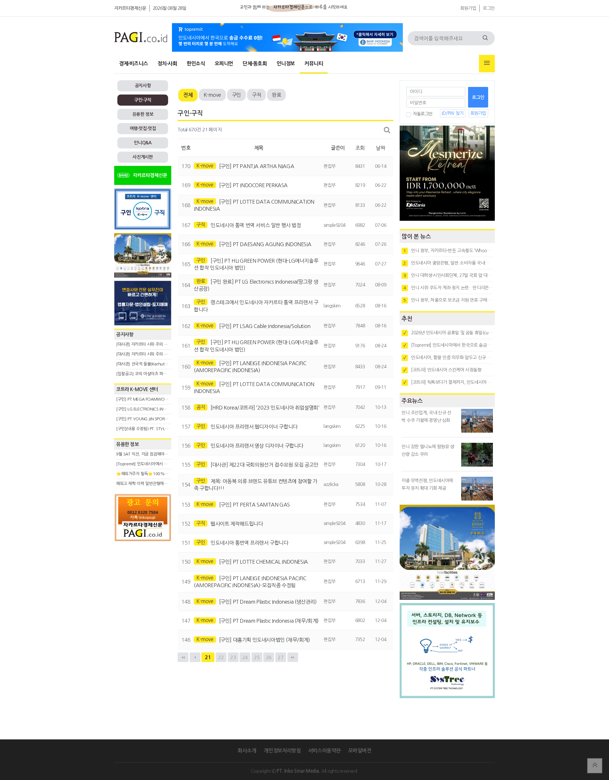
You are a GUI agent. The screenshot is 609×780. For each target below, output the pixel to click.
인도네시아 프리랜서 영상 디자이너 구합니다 (257, 445)
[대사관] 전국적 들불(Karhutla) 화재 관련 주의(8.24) (161, 364)
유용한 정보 (143, 114)
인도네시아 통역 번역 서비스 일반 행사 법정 (256, 225)
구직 (256, 94)
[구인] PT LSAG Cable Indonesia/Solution (265, 326)
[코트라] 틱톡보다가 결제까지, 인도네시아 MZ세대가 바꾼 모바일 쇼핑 (448, 382)
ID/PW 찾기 (452, 113)
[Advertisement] (142, 601)
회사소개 (247, 750)
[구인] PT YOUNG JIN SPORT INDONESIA (152, 419)
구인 (236, 94)
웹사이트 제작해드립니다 (237, 523)
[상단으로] (595, 766)
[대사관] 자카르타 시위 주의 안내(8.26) (149, 354)
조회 (359, 147)
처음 (183, 657)
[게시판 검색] (387, 129)
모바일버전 (359, 750)
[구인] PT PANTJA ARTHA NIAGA (256, 166)
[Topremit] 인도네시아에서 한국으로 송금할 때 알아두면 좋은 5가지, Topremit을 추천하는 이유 (448, 345)
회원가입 (468, 8)
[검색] (485, 38)
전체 (188, 95)
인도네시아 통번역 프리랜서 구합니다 (249, 542)
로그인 (489, 8)
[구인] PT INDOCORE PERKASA (253, 185)
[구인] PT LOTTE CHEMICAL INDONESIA (263, 561)
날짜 (380, 147)
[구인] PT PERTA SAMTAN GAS (254, 504)
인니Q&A (142, 143)
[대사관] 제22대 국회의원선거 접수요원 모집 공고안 (264, 464)
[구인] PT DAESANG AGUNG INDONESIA (265, 244)
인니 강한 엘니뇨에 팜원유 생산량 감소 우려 (428, 450)
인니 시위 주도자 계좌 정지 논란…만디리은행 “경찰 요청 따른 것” (448, 287)
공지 (200, 407)
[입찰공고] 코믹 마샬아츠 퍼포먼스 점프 (149, 374)
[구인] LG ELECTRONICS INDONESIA (148, 409)
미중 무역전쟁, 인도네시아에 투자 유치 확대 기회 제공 (427, 484)
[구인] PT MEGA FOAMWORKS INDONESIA (154, 399)
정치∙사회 (167, 63)
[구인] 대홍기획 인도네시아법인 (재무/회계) (264, 639)
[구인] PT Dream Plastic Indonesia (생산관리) (268, 601)
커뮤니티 (313, 63)
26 (269, 657)
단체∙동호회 (255, 63)
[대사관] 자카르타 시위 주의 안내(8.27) (149, 344)
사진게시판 (143, 157)
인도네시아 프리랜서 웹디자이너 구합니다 (254, 426)
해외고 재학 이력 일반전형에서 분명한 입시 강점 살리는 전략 (166, 484)
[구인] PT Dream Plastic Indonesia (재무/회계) (269, 620)
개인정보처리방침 (282, 750)
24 (245, 657)
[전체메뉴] (487, 63)
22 (221, 657)
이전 (195, 657)
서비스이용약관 (324, 750)
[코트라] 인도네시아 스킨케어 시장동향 (442, 370)
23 (233, 657)
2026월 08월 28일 (170, 8)
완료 (276, 94)
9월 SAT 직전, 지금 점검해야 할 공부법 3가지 (154, 454)
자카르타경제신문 (130, 8)
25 (256, 657)
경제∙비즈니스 (133, 63)
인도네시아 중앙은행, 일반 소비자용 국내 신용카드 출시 (448, 263)
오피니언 (224, 63)
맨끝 (292, 657)
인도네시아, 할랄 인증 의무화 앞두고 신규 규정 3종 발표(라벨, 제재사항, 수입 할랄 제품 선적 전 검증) (448, 357)
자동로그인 (423, 114)
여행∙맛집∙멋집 (143, 128)
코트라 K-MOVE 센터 (137, 389)
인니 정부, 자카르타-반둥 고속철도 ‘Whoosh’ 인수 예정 (448, 250)
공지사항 (143, 85)
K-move (212, 94)
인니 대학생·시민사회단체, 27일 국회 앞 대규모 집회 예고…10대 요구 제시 (448, 275)
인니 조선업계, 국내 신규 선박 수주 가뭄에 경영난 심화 (426, 416)
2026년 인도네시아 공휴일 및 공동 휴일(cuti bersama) (448, 333)
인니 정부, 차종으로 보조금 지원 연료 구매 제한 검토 (448, 300)
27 (280, 657)
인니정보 (286, 63)
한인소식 (196, 63)
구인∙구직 (142, 100)
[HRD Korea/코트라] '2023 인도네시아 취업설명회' (265, 407)
